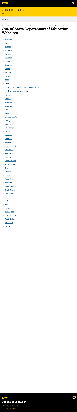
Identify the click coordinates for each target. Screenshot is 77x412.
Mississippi (9, 128)
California (8, 54)
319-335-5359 (10, 408)
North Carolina (10, 161)
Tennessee (9, 193)
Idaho (7, 80)
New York (8, 157)
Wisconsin (9, 223)
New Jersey (9, 150)
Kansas (8, 99)
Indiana (7, 95)
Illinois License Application (18, 91)
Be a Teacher (24, 25)
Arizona (8, 47)
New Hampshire (11, 146)
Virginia (8, 208)
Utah (6, 201)
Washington (9, 212)
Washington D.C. (11, 215)
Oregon (8, 175)
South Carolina (10, 186)
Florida (7, 69)
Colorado (8, 58)
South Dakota (10, 190)
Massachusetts (11, 117)
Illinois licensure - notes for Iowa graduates (24, 87)
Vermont (8, 204)
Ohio (6, 168)
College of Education (14, 9)
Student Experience (13, 25)
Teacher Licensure (35, 25)
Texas (7, 197)
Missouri (8, 131)
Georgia (8, 72)
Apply (4, 14)
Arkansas (8, 50)
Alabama (8, 39)
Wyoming (8, 226)
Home (3, 25)
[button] (73, 3)
